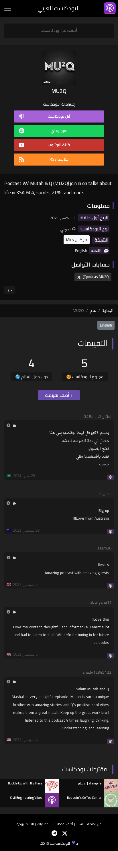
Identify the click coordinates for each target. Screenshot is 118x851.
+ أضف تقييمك (59, 395)
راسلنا (80, 824)
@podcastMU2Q (95, 276)
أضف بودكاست (63, 824)
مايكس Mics (76, 239)
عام (93, 311)
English (106, 325)
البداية (107, 311)
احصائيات (43, 824)
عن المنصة (94, 824)
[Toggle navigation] (7, 8)
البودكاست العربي (59, 8)
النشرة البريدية (25, 824)
